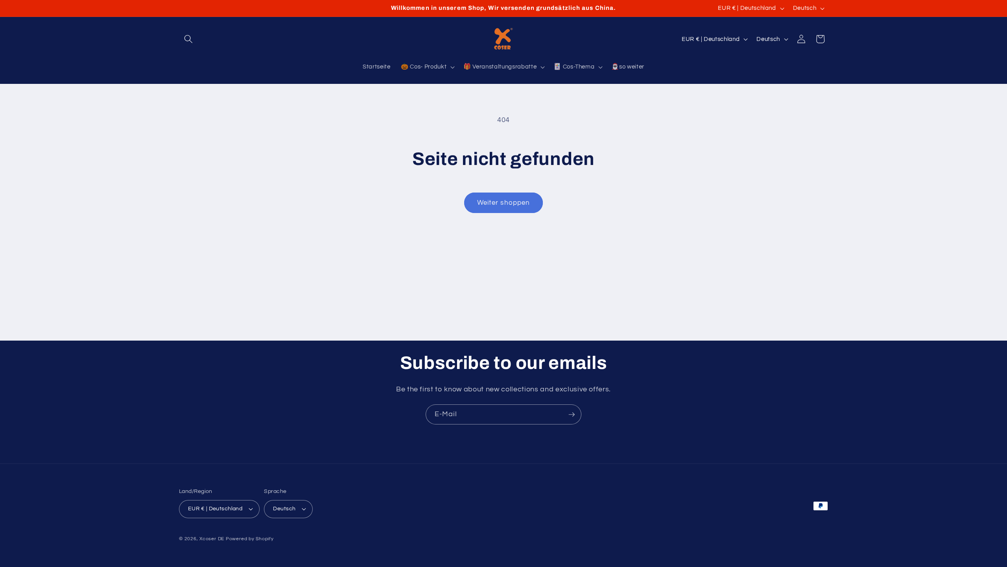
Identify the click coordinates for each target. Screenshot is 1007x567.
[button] (188, 39)
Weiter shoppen (503, 202)
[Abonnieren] (571, 414)
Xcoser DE (211, 538)
